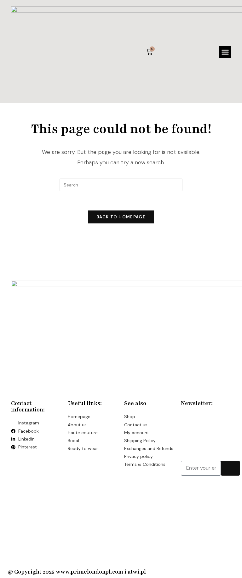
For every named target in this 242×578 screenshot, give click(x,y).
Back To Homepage (121, 217)
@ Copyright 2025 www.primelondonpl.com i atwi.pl (77, 571)
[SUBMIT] (230, 468)
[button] (225, 52)
